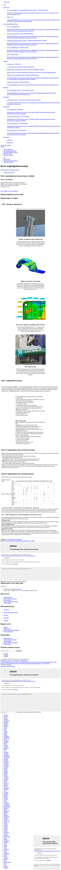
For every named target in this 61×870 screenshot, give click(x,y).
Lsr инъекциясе (45, 663)
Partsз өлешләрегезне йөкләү (11, 630)
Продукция (7, 159)
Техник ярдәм (7, 600)
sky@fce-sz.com (17, 589)
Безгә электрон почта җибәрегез (9, 191)
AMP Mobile (24, 660)
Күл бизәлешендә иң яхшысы (14, 539)
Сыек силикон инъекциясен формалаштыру (42, 662)
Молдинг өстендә (8, 155)
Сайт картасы (16, 660)
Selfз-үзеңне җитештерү (10, 598)
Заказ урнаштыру (8, 631)
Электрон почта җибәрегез (8, 666)
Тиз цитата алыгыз (6, 145)
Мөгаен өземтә (8, 597)
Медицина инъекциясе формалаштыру (30, 663)
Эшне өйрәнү (7, 603)
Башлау (6, 627)
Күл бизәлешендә (8, 149)
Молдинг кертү (8, 153)
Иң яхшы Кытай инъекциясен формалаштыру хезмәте (20, 541)
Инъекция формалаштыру (11, 152)
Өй (4, 158)
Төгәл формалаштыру (24, 662)
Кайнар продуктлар (6, 660)
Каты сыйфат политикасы (11, 601)
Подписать (18, 650)
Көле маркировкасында (10, 151)
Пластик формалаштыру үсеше (9, 662)
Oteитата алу (7, 628)
